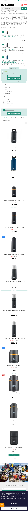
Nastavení (14, 503)
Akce (5, 73)
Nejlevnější (13, 117)
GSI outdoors (8, 91)
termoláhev (7, 101)
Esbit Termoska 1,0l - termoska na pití (13, 48)
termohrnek (7, 99)
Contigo (7, 87)
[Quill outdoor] (7, 5)
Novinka (10, 73)
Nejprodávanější (6, 120)
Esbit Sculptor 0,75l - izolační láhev (12, 61)
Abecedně (5, 117)
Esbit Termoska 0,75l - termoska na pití (13, 35)
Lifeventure (7, 93)
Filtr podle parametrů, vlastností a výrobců (13, 81)
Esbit (6, 89)
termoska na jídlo (9, 104)
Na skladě (6, 71)
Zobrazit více (13, 68)
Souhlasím (14, 508)
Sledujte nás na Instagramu (16, 472)
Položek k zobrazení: (14, 78)
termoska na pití (9, 103)
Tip (15, 73)
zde (2, 499)
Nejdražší (22, 117)
